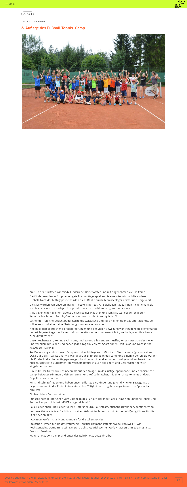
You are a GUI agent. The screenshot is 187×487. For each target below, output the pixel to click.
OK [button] (178, 480)
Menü (11, 4)
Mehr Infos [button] (41, 482)
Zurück (27, 14)
